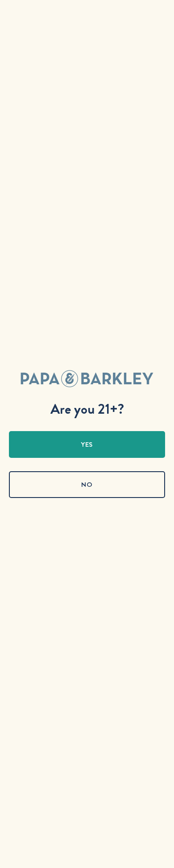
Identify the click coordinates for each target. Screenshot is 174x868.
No (87, 485)
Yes (87, 444)
